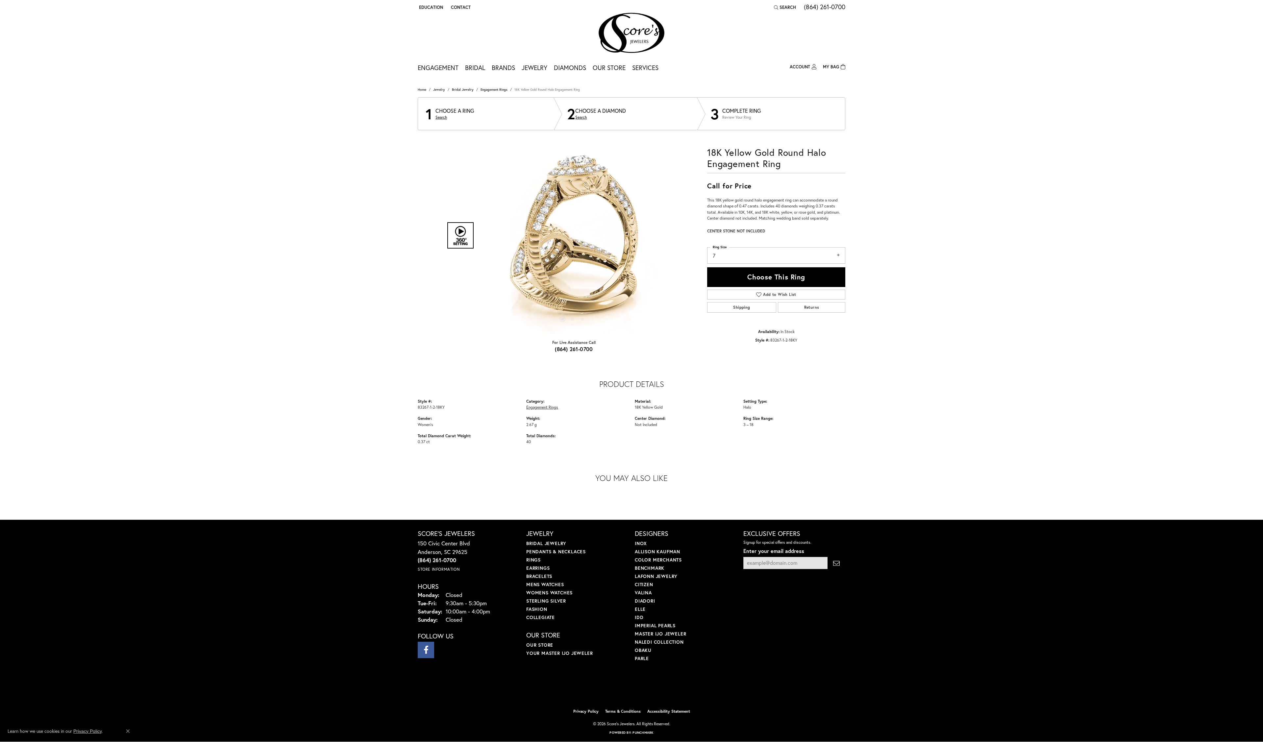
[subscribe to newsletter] (836, 563)
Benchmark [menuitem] (649, 568)
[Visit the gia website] (647, 689)
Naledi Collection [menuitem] (659, 642)
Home (422, 89)
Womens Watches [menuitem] (549, 592)
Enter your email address (773, 550)
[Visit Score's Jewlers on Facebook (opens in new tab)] (426, 650)
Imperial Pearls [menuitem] (655, 625)
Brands (503, 67)
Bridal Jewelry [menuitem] (546, 543)
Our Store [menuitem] (539, 645)
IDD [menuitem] (639, 617)
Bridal (475, 67)
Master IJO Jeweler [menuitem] (660, 634)
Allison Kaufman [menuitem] (657, 551)
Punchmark (642, 732)
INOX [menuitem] (641, 543)
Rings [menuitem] (533, 560)
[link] (460, 7)
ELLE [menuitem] (640, 609)
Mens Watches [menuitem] (545, 584)
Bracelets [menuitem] (539, 576)
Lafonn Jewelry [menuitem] (656, 576)
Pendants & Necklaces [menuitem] (556, 551)
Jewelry (534, 67)
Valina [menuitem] (643, 592)
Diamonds (570, 67)
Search (441, 117)
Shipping (741, 307)
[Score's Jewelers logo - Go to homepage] (631, 33)
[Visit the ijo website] (615, 689)
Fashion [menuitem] (536, 609)
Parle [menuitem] (642, 658)
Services (645, 67)
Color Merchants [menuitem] (658, 560)
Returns (811, 307)
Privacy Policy (586, 711)
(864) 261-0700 (574, 349)
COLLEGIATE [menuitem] (540, 617)
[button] (430, 7)
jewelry (439, 89)
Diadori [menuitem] (645, 601)
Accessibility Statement (668, 711)
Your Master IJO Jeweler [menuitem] (559, 653)
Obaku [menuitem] (643, 650)
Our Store (609, 67)
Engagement (438, 67)
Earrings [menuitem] (538, 568)
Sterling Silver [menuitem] (546, 601)
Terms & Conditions (623, 711)
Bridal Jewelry (463, 89)
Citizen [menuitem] (644, 584)
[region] (572, 235)
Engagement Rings (494, 89)
